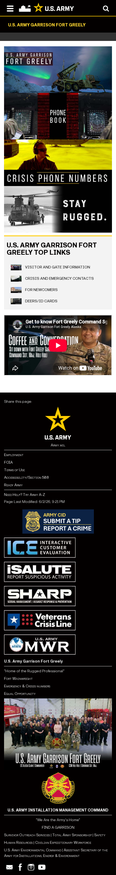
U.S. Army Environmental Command (32, 850)
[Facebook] (20, 867)
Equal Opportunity (20, 693)
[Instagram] (31, 867)
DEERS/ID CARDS (40, 301)
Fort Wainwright (18, 678)
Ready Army (13, 485)
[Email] (9, 867)
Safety (99, 835)
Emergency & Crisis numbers (27, 686)
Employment (13, 455)
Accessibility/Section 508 (26, 477)
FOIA (8, 462)
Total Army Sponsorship (72, 835)
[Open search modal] (106, 8)
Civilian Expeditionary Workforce (63, 842)
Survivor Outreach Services (27, 835)
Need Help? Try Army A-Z (24, 494)
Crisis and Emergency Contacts (59, 278)
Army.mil (58, 445)
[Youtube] (41, 867)
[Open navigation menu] (10, 8)
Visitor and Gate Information (57, 267)
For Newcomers (41, 289)
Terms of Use (14, 470)
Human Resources (18, 842)
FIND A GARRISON (58, 827)
